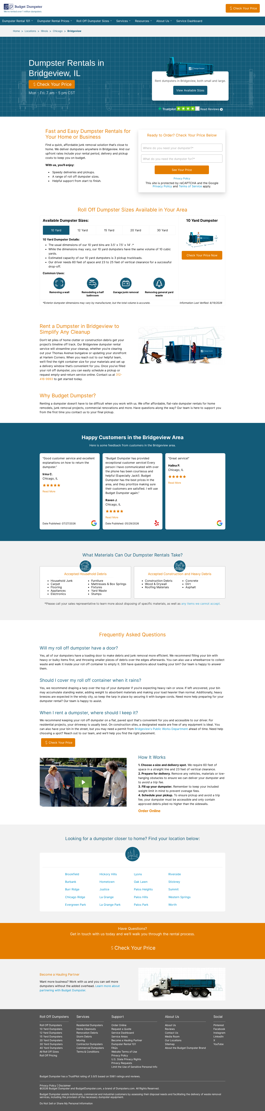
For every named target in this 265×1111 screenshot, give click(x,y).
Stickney (174, 882)
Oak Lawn (140, 882)
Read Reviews (209, 109)
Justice (104, 889)
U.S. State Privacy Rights (126, 1059)
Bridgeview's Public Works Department (161, 729)
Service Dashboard (189, 21)
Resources (142, 21)
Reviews (170, 1028)
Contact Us (171, 1032)
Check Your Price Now (202, 255)
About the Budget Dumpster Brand (185, 1047)
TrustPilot (73, 1076)
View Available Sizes (190, 90)
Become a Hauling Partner (126, 1040)
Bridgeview (74, 30)
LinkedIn (218, 1036)
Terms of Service (190, 186)
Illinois (44, 30)
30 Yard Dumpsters (51, 1044)
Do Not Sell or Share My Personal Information (66, 1103)
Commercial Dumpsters (90, 1047)
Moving (80, 1040)
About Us (162, 21)
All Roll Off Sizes (49, 1051)
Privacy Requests (121, 1062)
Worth (172, 904)
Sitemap (170, 1044)
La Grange (107, 897)
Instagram (219, 1032)
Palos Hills (141, 897)
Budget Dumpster (59, 1088)
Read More (49, 491)
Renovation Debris (87, 1032)
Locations (30, 30)
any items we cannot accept (200, 603)
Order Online (149, 811)
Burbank (70, 882)
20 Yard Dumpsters (51, 1040)
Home (16, 30)
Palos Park (141, 904)
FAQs (114, 1047)
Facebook (219, 1028)
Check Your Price (245, 8)
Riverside (174, 874)
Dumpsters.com (125, 1088)
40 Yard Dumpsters (51, 1047)
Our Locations (173, 1040)
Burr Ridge (72, 889)
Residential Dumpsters (89, 1025)
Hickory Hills (108, 874)
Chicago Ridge (75, 897)
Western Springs (179, 897)
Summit (173, 889)
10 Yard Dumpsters (51, 1028)
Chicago (58, 30)
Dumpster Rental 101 (16, 21)
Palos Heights (143, 889)
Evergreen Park (75, 904)
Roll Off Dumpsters (51, 1025)
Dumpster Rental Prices (53, 21)
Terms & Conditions (87, 1051)
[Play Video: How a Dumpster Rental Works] (83, 782)
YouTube (218, 1044)
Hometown (107, 882)
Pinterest (218, 1025)
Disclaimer (65, 1085)
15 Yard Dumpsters (51, 1036)
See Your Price (182, 170)
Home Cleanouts (86, 1028)
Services (122, 21)
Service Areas (119, 1036)
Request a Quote (121, 1028)
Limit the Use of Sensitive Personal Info (134, 1066)
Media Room (172, 1036)
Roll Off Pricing (48, 1055)
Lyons (138, 874)
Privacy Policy (182, 178)
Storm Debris (84, 1036)
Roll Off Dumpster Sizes (92, 21)
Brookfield (72, 874)
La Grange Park (110, 904)
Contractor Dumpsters (89, 1044)
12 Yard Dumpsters (51, 1032)
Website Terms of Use (124, 1051)
